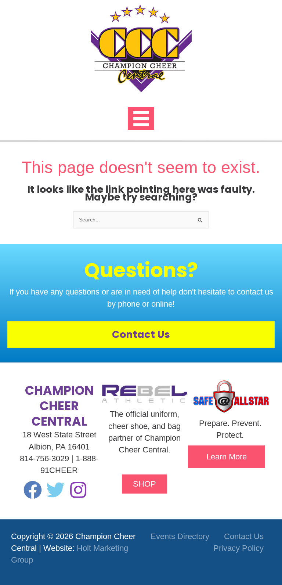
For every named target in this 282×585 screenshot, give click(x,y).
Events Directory (180, 536)
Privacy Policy (238, 548)
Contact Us (244, 536)
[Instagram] (78, 490)
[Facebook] (33, 490)
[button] (226, 456)
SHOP (144, 483)
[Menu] (141, 118)
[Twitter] (55, 490)
